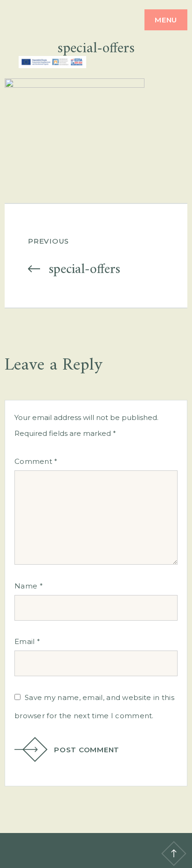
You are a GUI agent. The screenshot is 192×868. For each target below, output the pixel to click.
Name (28, 585)
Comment (36, 461)
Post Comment (86, 749)
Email (27, 641)
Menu (166, 19)
